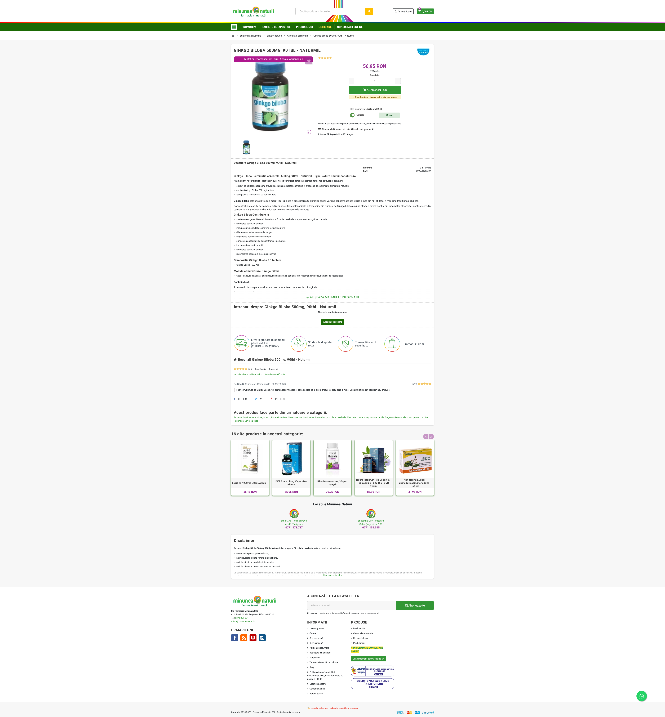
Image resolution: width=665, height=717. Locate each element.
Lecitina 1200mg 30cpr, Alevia (249, 483)
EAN (365, 171)
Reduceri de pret (361, 638)
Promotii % (249, 27)
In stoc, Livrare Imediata (275, 417)
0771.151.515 (371, 527)
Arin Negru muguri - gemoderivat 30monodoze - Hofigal (415, 482)
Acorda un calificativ (275, 374)
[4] (328, 58)
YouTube (253, 637)
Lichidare (324, 27)
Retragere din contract (320, 652)
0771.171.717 (294, 527)
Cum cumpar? (316, 638)
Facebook (234, 637)
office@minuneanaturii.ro (243, 621)
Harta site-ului (316, 693)
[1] (319, 58)
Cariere (312, 633)
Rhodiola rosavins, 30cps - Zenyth (332, 483)
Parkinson (239, 421)
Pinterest (279, 399)
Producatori (359, 643)
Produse (238, 417)
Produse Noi (359, 628)
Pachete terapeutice (276, 27)
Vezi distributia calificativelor (248, 374)
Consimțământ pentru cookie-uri (368, 658)
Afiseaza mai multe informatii (334, 297)
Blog (311, 667)
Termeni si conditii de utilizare (323, 662)
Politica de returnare (319, 648)
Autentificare (402, 11)
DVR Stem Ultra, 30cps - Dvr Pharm (291, 483)
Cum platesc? (316, 643)
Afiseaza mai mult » (332, 575)
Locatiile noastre (317, 684)
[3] (325, 58)
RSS (243, 637)
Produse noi (304, 27)
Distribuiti (242, 399)
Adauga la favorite (308, 60)
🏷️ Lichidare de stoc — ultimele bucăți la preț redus (332, 708)
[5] (330, 58)
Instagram (262, 637)
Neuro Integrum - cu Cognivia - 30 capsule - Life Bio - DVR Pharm (373, 482)
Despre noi (314, 657)
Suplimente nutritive (252, 417)
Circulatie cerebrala (336, 417)
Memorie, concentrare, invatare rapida (365, 417)
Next (431, 436)
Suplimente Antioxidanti (314, 417)
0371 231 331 (241, 618)
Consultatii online (349, 27)
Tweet (261, 399)
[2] (322, 58)
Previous (425, 436)
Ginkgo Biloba (251, 421)
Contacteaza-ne (317, 688)
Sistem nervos (295, 417)
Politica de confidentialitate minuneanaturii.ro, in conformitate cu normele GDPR (325, 675)
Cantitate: (375, 75)
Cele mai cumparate (363, 633)
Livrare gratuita (316, 628)
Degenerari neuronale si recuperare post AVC (407, 417)
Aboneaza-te (416, 605)
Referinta (367, 167)
